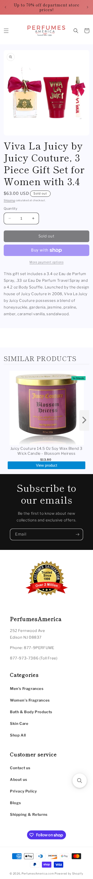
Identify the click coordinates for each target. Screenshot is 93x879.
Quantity (10, 208)
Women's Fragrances (30, 700)
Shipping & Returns (29, 814)
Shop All (18, 735)
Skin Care (19, 723)
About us (18, 779)
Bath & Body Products (31, 712)
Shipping (9, 200)
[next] (84, 420)
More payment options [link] (46, 262)
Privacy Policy (23, 791)
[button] (6, 30)
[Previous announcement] (5, 7)
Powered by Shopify (69, 873)
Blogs (15, 803)
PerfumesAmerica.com (38, 873)
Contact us (20, 768)
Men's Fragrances (27, 688)
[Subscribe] (77, 534)
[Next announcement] (87, 7)
